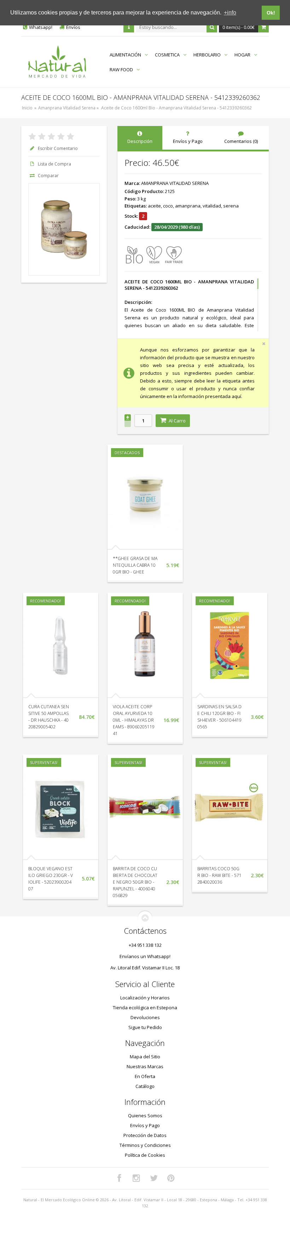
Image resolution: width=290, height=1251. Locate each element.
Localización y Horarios (145, 997)
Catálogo (145, 1086)
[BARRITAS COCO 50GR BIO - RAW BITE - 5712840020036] (229, 807)
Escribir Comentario (58, 148)
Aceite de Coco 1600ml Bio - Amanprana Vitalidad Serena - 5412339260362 (176, 108)
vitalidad (212, 206)
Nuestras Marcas (145, 1066)
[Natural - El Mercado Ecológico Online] (56, 62)
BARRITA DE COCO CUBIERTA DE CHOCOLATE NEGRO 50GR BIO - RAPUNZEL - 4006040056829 (135, 882)
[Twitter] (154, 1178)
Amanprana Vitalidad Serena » (69, 108)
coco (168, 206)
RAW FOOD (121, 69)
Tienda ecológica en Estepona (145, 1007)
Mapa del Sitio (145, 1056)
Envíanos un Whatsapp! (145, 956)
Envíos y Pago (145, 1125)
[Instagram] (136, 1178)
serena (231, 206)
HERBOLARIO (207, 55)
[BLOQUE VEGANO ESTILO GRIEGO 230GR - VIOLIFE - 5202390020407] (60, 807)
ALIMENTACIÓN (125, 55)
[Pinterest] (171, 1178)
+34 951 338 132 (145, 945)
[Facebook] (119, 1178)
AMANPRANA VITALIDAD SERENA (175, 183)
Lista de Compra (54, 164)
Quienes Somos (145, 1115)
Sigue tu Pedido (145, 1027)
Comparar (48, 176)
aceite (154, 206)
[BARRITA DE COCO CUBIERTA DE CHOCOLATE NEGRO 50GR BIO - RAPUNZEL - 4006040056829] (145, 807)
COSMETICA (167, 55)
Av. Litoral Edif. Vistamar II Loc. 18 (145, 967)
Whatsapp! (40, 27)
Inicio (27, 108)
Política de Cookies (145, 1155)
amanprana (188, 206)
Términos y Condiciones (145, 1145)
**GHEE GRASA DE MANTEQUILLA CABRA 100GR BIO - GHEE (135, 565)
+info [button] (230, 13)
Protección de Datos (145, 1135)
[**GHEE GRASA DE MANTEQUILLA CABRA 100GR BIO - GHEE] (145, 497)
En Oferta (145, 1076)
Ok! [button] (271, 13)
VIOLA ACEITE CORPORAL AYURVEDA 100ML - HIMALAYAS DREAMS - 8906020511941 (134, 720)
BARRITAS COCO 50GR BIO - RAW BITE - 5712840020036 (219, 875)
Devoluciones (145, 1017)
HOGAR (242, 55)
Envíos (73, 27)
